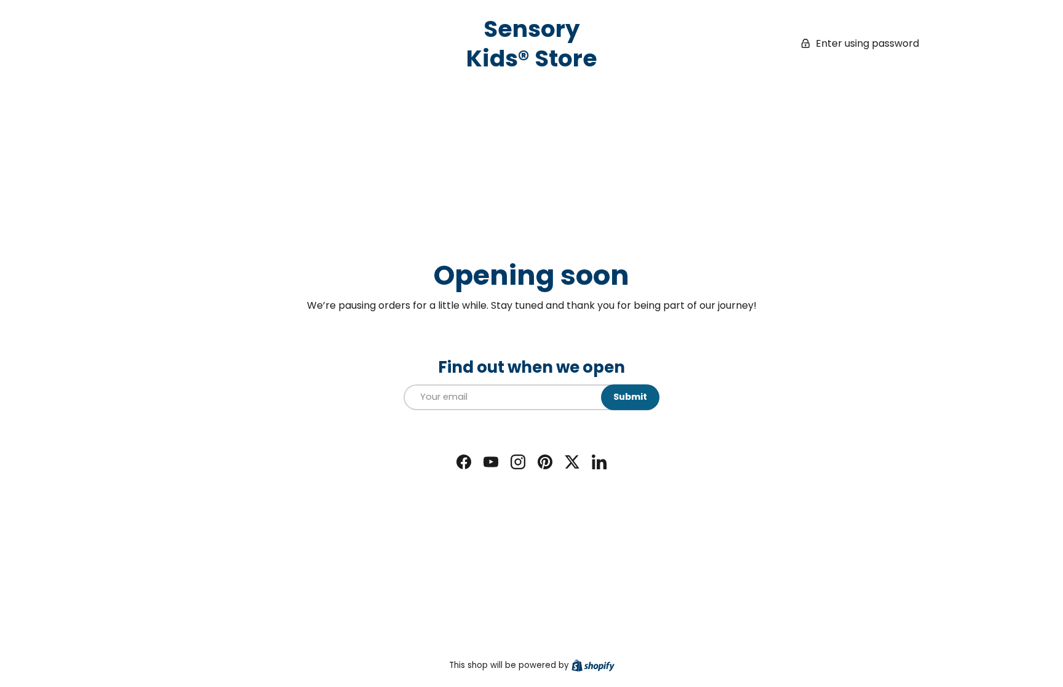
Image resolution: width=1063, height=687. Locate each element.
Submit (630, 397)
